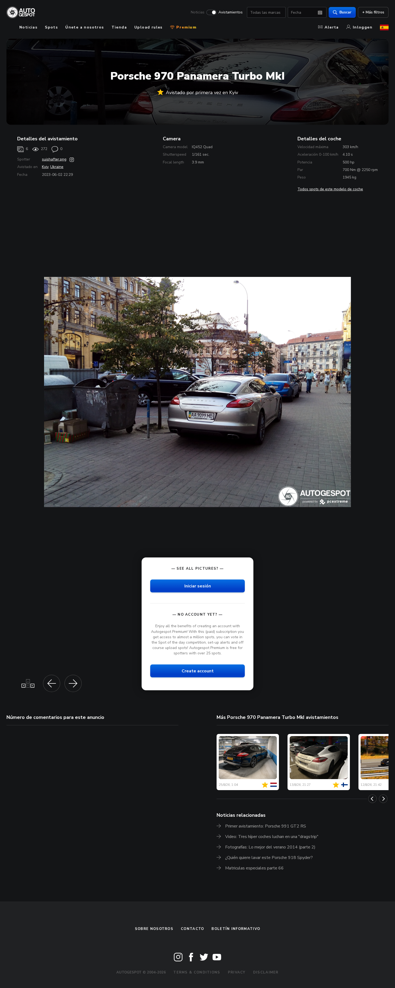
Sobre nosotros (154, 928)
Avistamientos (230, 12)
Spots (51, 27)
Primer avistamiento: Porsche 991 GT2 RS (265, 826)
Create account (198, 671)
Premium (185, 27)
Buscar (345, 12)
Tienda (119, 27)
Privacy (237, 972)
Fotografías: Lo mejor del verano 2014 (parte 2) (270, 847)
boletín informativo (235, 928)
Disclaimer (266, 972)
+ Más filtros (373, 12)
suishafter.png (54, 159)
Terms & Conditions (196, 972)
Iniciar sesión (197, 586)
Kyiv (45, 166)
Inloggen (362, 27)
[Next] (383, 798)
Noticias (197, 12)
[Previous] (372, 798)
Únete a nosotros (84, 27)
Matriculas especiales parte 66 (254, 868)
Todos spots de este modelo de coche (330, 189)
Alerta (332, 27)
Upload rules (148, 27)
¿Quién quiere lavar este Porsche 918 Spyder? (269, 858)
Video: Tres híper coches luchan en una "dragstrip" (271, 837)
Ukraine (56, 166)
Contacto (192, 928)
